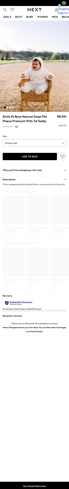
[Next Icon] (35, 9)
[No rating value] (9, 126)
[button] (5, 108)
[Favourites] (12, 9)
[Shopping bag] (64, 9)
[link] (5, 9)
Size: (5, 136)
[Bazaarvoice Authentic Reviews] (18, 303)
